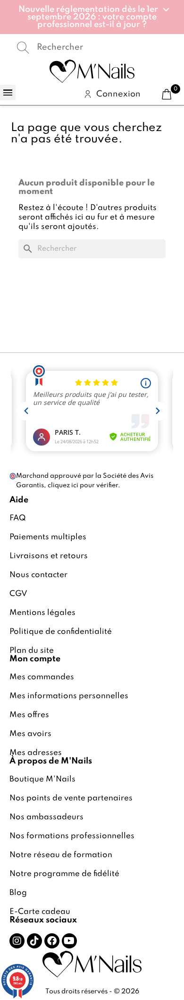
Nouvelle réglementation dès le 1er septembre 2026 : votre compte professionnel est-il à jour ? (88, 17)
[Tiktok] (34, 940)
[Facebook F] (51, 940)
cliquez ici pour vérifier (83, 485)
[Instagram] (17, 940)
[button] (92, 17)
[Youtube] (69, 940)
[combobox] (92, 48)
